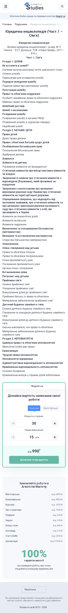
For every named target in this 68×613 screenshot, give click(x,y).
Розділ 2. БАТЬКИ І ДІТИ (17, 130)
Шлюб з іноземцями (15, 110)
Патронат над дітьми (15, 276)
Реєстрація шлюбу (14, 89)
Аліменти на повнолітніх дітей (20, 216)
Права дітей (9, 134)
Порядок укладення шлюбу (19, 81)
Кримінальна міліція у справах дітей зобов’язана (31, 375)
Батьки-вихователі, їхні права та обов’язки (27, 327)
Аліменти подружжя (14, 224)
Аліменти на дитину (14, 162)
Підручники (21, 24)
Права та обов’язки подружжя (21, 93)
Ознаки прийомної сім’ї (16, 284)
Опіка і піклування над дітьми (20, 247)
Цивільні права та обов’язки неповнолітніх (28, 342)
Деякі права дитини (14, 138)
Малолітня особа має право (18, 346)
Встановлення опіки (14, 272)
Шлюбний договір (13, 106)
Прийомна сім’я (11, 280)
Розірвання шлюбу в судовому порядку (26, 122)
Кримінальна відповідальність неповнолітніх (30, 366)
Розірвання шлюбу (13, 114)
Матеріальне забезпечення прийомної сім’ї (27, 300)
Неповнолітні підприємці (17, 358)
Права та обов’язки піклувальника (22, 256)
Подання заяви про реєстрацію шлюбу (25, 85)
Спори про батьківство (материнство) (24, 239)
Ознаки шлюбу (11, 73)
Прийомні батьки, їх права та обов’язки (25, 296)
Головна (7, 24)
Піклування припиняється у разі (21, 264)
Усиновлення (10, 243)
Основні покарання (13, 371)
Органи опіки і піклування (17, 268)
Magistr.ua (60, 16)
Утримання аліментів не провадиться (24, 166)
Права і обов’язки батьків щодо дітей (25, 142)
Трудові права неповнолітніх (20, 354)
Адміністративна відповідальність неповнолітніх (32, 362)
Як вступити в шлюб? (15, 65)
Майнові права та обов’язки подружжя (25, 101)
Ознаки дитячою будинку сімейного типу (26, 308)
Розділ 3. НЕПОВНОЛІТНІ (18, 338)
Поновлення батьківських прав (21, 150)
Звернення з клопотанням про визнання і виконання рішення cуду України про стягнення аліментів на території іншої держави (31, 192)
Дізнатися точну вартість (34, 460)
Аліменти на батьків (14, 220)
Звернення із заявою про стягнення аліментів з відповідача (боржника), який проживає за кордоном (31, 181)
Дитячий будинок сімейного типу (23, 304)
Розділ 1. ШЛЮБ (12, 61)
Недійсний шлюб (12, 126)
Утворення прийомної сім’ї (18, 288)
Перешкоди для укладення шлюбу (23, 77)
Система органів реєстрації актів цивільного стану (32, 69)
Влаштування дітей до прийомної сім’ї (24, 292)
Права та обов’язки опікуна (18, 252)
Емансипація (10, 350)
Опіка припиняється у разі (17, 260)
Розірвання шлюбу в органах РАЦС (23, 118)
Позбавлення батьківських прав (22, 146)
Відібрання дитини (13, 154)
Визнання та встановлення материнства (27, 235)
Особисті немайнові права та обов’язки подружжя (32, 97)
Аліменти (8, 158)
